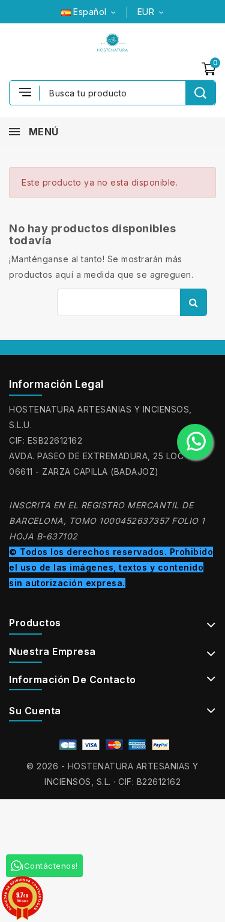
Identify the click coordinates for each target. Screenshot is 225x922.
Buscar (193, 302)
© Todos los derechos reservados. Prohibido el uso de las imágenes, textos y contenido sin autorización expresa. (111, 567)
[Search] (200, 93)
